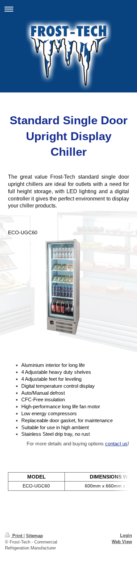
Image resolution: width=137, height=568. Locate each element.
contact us (116, 443)
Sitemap (34, 535)
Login (126, 535)
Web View (122, 541)
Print (17, 535)
